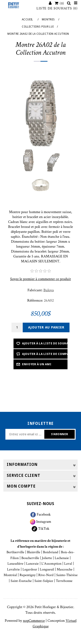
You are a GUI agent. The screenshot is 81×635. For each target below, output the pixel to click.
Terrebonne (64, 581)
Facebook (43, 514)
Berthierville (15, 552)
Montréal (10, 575)
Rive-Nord (46, 575)
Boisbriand (50, 552)
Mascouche (64, 569)
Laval (68, 563)
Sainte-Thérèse (67, 575)
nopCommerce (34, 620)
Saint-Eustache (21, 581)
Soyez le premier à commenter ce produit (40, 278)
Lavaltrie (13, 569)
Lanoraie (32, 563)
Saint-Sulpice (43, 581)
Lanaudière (15, 563)
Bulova (48, 290)
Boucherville (30, 558)
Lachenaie (62, 558)
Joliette (47, 558)
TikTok (43, 528)
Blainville (33, 552)
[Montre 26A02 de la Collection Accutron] (28, 160)
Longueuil (47, 569)
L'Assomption (51, 563)
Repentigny (28, 575)
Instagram (43, 521)
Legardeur (29, 569)
